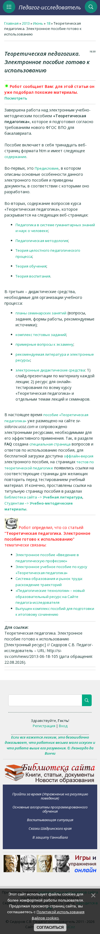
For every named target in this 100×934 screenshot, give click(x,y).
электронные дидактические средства (50, 370)
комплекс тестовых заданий (41, 334)
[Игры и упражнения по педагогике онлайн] (50, 870)
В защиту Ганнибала (50, 837)
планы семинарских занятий (41, 313)
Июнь (38, 23)
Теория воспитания (33, 276)
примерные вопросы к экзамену (44, 344)
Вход (63, 725)
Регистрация (44, 725)
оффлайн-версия (78, 456)
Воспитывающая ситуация (50, 819)
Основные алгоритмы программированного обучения (50, 809)
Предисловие (47, 168)
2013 (26, 23)
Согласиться (50, 927)
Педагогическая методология (42, 240)
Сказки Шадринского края (50, 828)
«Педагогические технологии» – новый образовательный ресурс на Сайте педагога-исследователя (50, 596)
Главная (11, 23)
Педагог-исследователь (50, 7)
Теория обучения (31, 266)
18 (48, 23)
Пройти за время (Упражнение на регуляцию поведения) (50, 796)
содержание (15, 156)
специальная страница (50, 444)
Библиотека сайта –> (43, 497)
